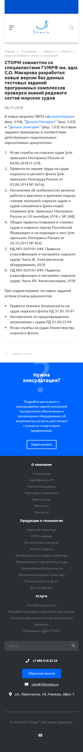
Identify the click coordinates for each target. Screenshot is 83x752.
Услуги (41, 596)
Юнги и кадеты (41, 549)
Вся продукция (41, 587)
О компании (41, 464)
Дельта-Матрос (60, 116)
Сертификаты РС (41, 480)
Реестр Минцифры (41, 486)
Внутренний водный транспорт (41, 575)
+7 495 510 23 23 (45, 661)
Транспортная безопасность (41, 568)
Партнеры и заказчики (42, 493)
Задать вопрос (41, 444)
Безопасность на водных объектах (41, 555)
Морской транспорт (41, 530)
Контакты (41, 512)
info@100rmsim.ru (45, 684)
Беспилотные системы (41, 542)
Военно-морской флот (41, 581)
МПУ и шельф (41, 536)
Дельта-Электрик (24, 127)
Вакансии (41, 506)
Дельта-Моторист (40, 122)
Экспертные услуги (41, 605)
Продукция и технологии (41, 521)
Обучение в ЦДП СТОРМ (41, 631)
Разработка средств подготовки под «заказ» (41, 611)
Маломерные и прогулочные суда (41, 562)
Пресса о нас (41, 499)
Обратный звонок (41, 673)
